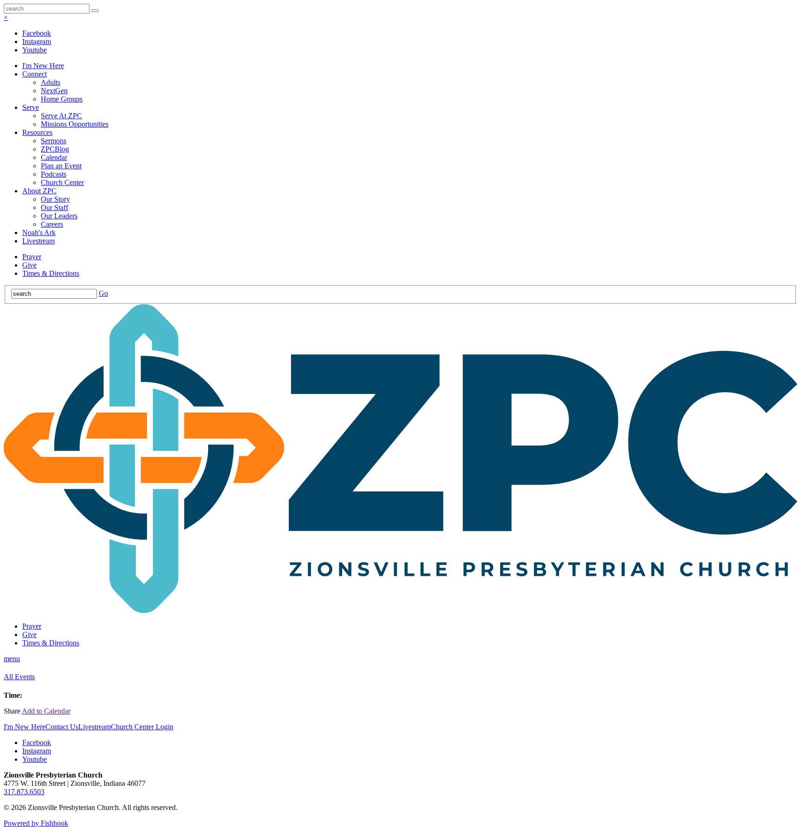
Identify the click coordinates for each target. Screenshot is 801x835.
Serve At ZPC (61, 116)
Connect (34, 74)
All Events (19, 677)
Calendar (54, 157)
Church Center (62, 182)
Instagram (36, 41)
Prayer (31, 257)
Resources (37, 132)
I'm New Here (43, 66)
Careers (52, 224)
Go (103, 293)
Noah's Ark (39, 232)
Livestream (38, 241)
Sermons (53, 141)
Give (29, 265)
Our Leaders (59, 216)
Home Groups (62, 99)
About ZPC (39, 191)
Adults (50, 82)
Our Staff (54, 207)
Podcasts (53, 174)
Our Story (55, 199)
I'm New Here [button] (24, 727)
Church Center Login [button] (142, 727)
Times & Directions (50, 273)
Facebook (36, 33)
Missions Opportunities (74, 124)
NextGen (54, 91)
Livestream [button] (94, 727)
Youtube (34, 50)
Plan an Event (61, 166)
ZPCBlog (55, 149)
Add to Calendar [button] (46, 711)
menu (12, 659)
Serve (30, 107)
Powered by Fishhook (36, 823)
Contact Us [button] (61, 727)
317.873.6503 (24, 792)
